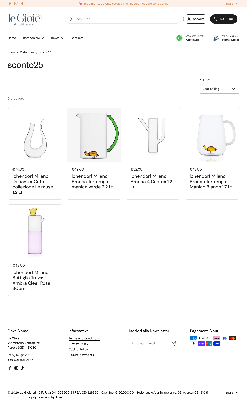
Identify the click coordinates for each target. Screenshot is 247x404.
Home (11, 52)
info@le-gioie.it (19, 355)
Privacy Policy (78, 344)
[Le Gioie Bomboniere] (25, 19)
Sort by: (205, 80)
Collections (27, 52)
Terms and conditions (84, 338)
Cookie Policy (78, 349)
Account (198, 19)
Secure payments (81, 355)
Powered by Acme (50, 397)
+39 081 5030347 (20, 360)
